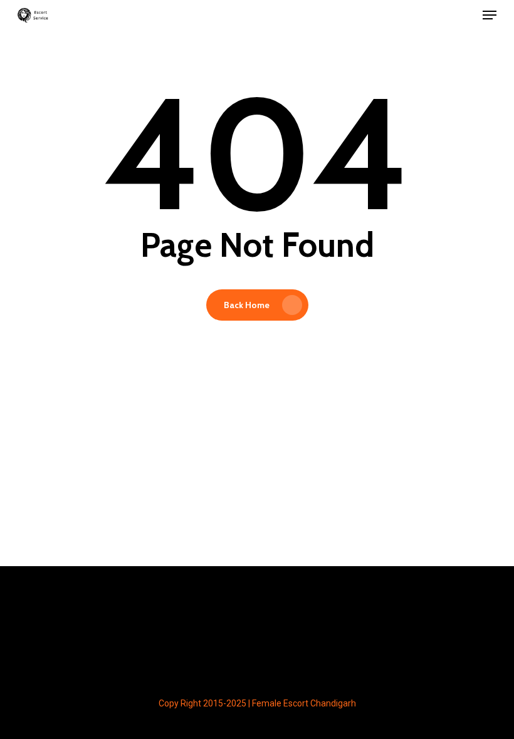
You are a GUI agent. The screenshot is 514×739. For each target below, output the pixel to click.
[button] (489, 15)
